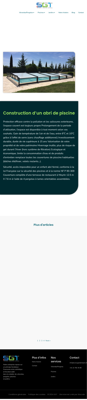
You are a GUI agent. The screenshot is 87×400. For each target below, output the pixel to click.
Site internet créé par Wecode (72, 394)
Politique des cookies (36, 394)
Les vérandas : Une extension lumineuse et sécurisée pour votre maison (62, 263)
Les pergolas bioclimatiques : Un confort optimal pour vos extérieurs (22, 263)
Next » (48, 340)
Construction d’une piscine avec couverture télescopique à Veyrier (22, 315)
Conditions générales (17, 394)
